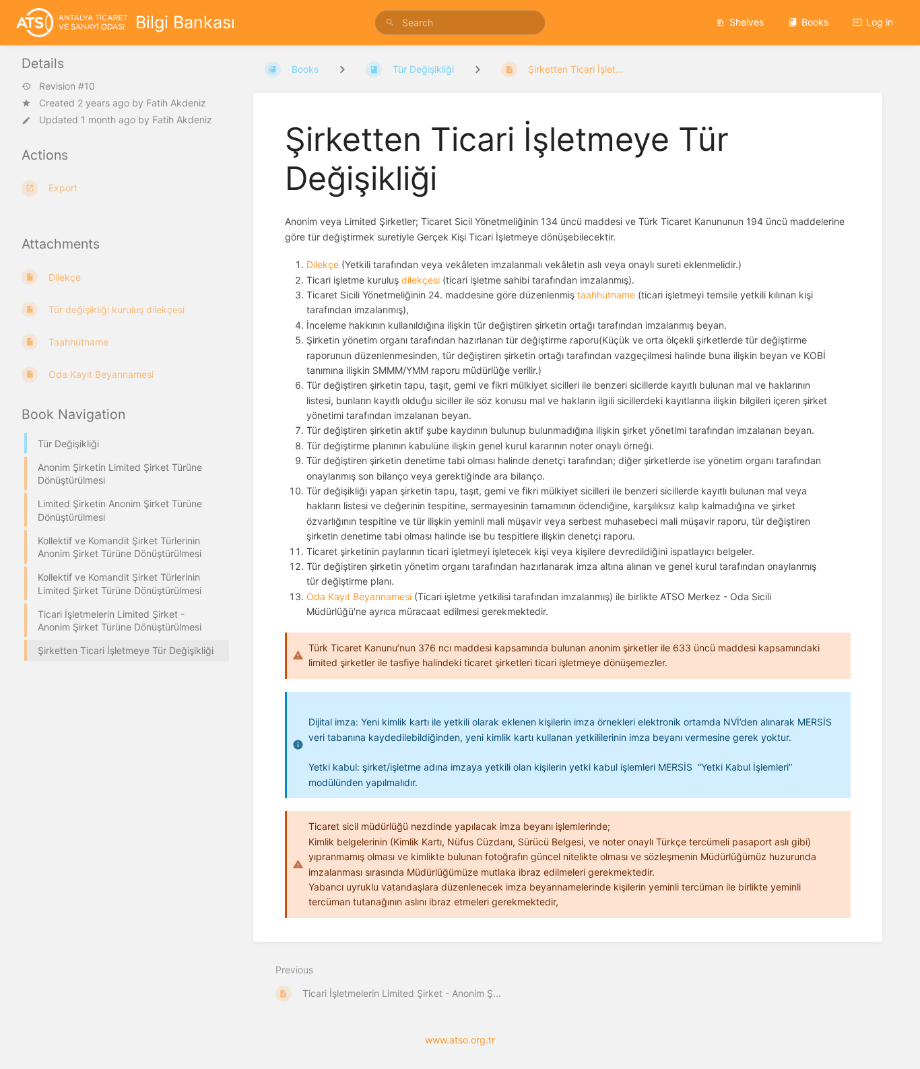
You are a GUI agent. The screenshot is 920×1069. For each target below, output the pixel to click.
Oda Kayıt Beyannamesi (359, 596)
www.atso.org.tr (460, 1039)
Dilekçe (322, 264)
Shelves (746, 22)
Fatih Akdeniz (176, 102)
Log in (879, 22)
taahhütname (606, 294)
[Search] (392, 22)
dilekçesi (420, 280)
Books (814, 22)
